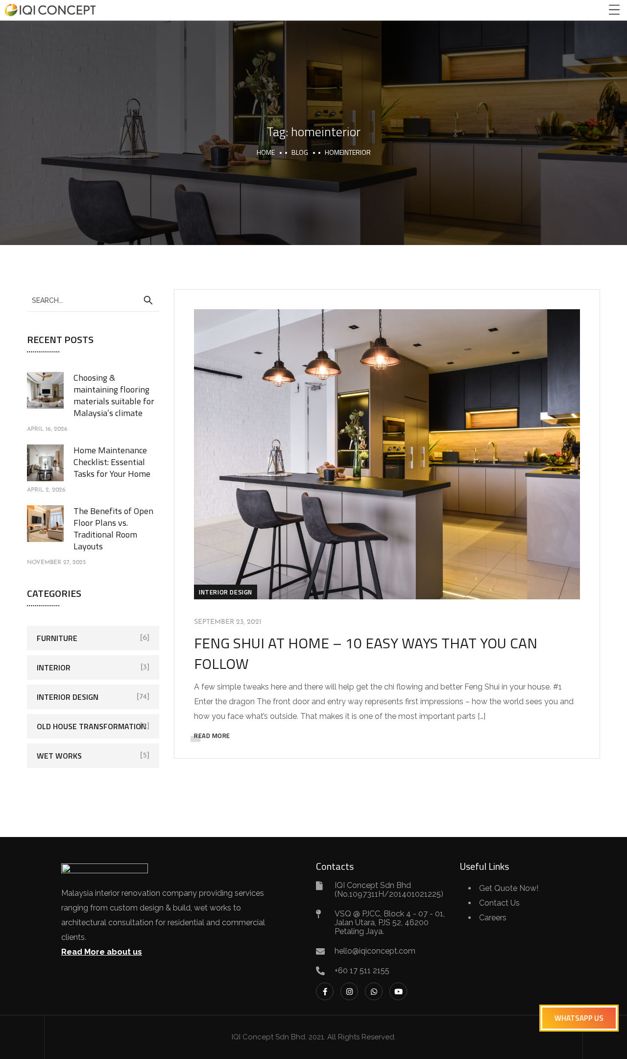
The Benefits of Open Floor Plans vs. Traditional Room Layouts (113, 528)
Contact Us (499, 903)
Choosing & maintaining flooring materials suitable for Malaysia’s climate (113, 395)
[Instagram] (349, 991)
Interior (54, 667)
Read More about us (101, 952)
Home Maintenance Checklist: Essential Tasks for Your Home (111, 461)
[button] (579, 1018)
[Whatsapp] (374, 991)
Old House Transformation (91, 726)
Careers (492, 917)
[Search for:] (93, 300)
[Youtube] (398, 991)
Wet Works (59, 756)
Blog (299, 152)
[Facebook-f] (325, 991)
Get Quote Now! (508, 888)
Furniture (57, 638)
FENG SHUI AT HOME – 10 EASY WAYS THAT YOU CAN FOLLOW (365, 653)
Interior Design (225, 592)
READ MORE (212, 735)
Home (266, 152)
